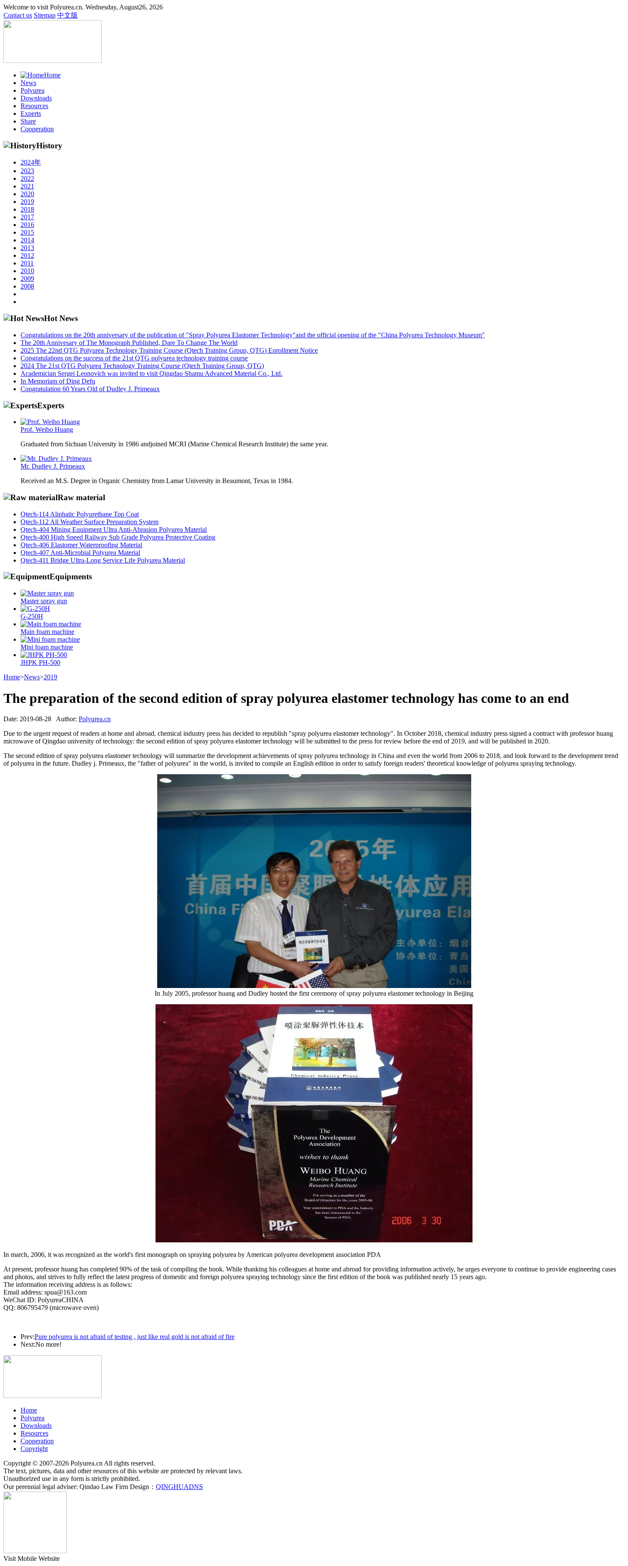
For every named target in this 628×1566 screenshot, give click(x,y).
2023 (27, 170)
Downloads (36, 98)
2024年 (31, 162)
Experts (31, 113)
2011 (27, 263)
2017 (27, 217)
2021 (27, 186)
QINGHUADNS (179, 1486)
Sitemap (45, 15)
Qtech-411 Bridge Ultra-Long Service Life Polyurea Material (103, 560)
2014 (27, 240)
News (28, 82)
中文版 (67, 15)
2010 (27, 270)
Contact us (17, 15)
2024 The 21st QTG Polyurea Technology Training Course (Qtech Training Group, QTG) (142, 365)
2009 (27, 278)
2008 (27, 286)
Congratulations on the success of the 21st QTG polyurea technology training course (134, 358)
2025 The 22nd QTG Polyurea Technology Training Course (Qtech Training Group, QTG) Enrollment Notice (169, 350)
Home (52, 75)
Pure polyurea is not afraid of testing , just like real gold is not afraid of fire (135, 1336)
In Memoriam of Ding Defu (58, 381)
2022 (27, 178)
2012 (27, 255)
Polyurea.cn (95, 719)
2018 (27, 209)
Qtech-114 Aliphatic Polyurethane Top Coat (80, 514)
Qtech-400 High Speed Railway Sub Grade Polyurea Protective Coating (118, 537)
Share (28, 121)
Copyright (34, 1448)
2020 (27, 194)
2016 (27, 224)
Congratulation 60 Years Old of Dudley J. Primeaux (90, 388)
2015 (27, 232)
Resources (34, 105)
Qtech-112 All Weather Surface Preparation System (89, 521)
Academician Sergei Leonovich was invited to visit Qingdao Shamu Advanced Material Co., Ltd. (151, 373)
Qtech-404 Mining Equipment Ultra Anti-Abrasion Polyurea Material (114, 529)
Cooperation (37, 129)
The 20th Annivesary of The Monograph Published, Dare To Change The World (129, 342)
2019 (27, 201)
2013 (27, 247)
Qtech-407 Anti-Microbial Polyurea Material (80, 552)
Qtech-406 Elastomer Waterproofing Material (81, 545)
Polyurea (32, 90)
